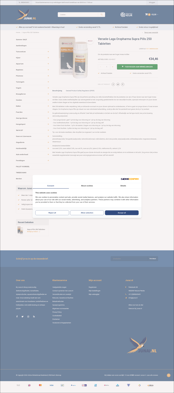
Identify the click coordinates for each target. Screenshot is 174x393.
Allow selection (87, 213)
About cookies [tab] (87, 186)
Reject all (52, 213)
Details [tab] (123, 186)
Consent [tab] (50, 186)
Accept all (122, 213)
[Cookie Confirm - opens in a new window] (130, 179)
